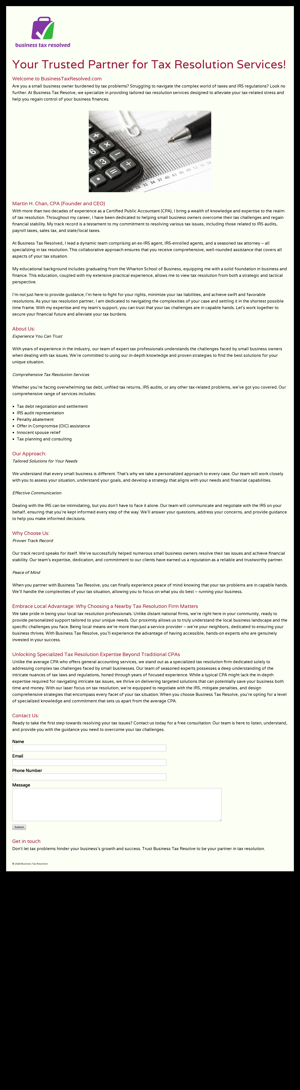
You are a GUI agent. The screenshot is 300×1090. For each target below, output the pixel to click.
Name (18, 741)
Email (17, 756)
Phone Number (27, 770)
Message (21, 785)
